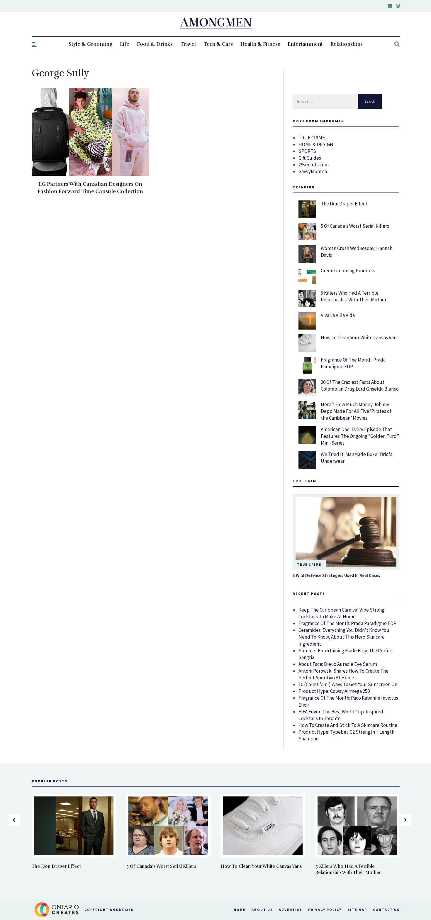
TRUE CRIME (311, 137)
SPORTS (307, 151)
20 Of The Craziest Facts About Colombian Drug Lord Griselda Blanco (360, 385)
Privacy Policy (325, 909)
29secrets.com (313, 164)
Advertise (290, 909)
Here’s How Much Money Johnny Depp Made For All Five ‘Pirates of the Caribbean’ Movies (356, 411)
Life (124, 44)
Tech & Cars (218, 44)
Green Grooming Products (348, 270)
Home (240, 909)
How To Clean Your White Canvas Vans (359, 337)
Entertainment (305, 44)
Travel (188, 44)
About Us (262, 909)
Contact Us (386, 909)
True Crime (309, 565)
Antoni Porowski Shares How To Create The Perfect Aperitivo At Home (343, 674)
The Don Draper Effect (344, 203)
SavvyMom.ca (312, 171)
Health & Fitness (260, 44)
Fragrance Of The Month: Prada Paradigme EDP (347, 623)
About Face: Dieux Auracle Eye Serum (337, 664)
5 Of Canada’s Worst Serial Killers (355, 226)
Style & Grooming (90, 44)
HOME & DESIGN (315, 144)
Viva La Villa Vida (338, 315)
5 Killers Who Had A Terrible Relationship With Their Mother (353, 296)
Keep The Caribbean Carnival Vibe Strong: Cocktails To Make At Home (341, 613)
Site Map (357, 909)
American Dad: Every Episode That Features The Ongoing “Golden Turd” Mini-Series (360, 436)
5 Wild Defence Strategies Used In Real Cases (336, 575)
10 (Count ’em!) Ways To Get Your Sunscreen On (347, 684)
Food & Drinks (155, 44)
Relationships (346, 44)
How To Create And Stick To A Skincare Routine (347, 725)
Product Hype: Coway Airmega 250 (334, 691)
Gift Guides (309, 158)
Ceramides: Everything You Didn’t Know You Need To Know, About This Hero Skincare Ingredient (343, 637)
